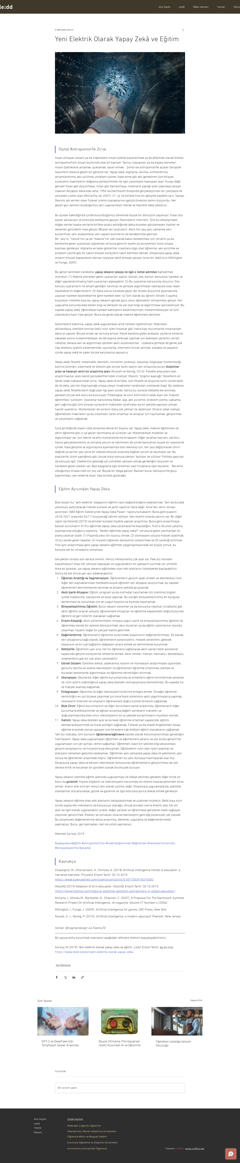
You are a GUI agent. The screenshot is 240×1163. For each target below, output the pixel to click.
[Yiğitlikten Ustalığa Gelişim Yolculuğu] (177, 1021)
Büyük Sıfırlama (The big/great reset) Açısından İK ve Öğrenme (120, 1043)
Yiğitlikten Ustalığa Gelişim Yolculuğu (173, 1043)
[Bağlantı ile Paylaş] (82, 977)
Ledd (37, 1123)
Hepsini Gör (196, 1000)
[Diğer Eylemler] (183, 30)
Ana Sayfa (40, 1119)
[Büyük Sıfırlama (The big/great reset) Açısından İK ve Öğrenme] (120, 1021)
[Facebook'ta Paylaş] (56, 977)
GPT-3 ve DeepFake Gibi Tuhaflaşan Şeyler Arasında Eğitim (60, 1043)
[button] (199, 6)
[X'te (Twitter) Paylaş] (65, 977)
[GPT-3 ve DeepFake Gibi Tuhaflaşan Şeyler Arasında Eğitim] (63, 1021)
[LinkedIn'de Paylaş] (74, 977)
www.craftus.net (194, 1148)
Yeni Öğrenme (63, 965)
